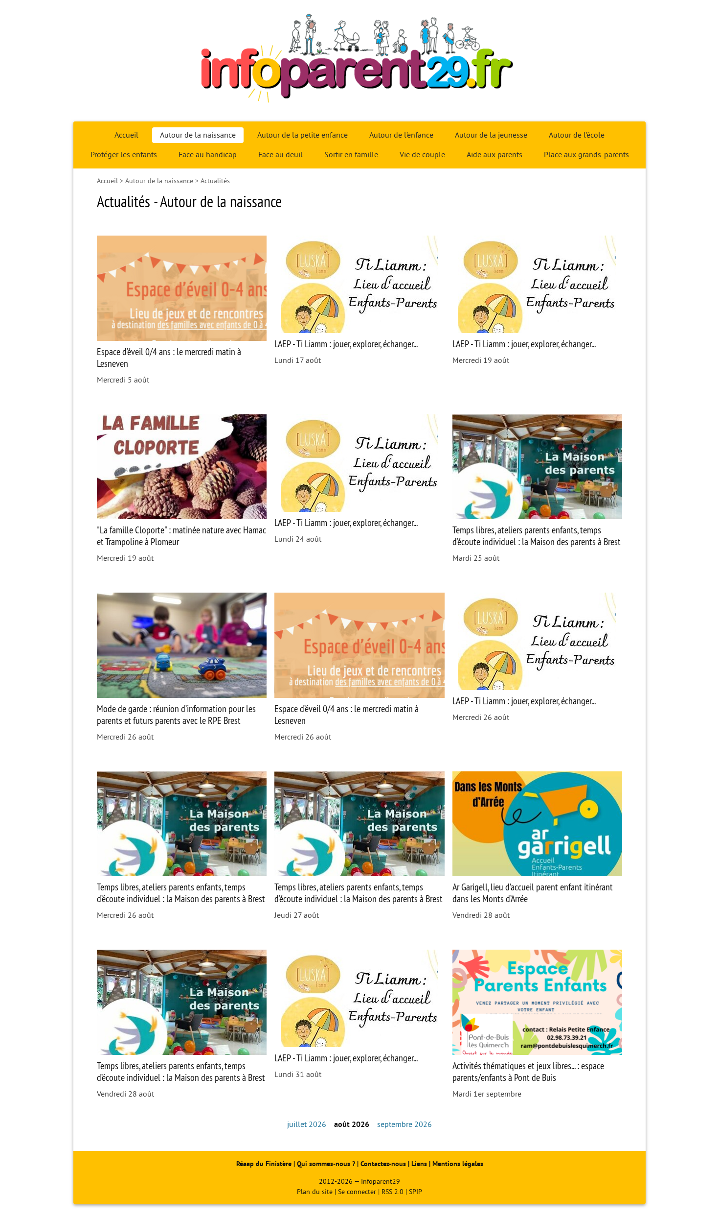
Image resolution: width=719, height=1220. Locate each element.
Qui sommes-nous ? (327, 1164)
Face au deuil (280, 154)
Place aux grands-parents (586, 154)
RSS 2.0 (393, 1192)
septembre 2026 (404, 1124)
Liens (419, 1164)
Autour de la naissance (198, 135)
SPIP (415, 1192)
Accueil (126, 135)
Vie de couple (422, 154)
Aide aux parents (494, 154)
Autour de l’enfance (401, 135)
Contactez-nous (383, 1164)
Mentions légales (457, 1164)
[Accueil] (359, 61)
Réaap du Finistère (264, 1164)
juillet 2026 (306, 1124)
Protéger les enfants (123, 154)
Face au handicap (208, 154)
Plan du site (315, 1192)
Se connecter (357, 1192)
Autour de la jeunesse (491, 135)
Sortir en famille (351, 154)
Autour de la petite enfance (302, 135)
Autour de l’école (577, 135)
